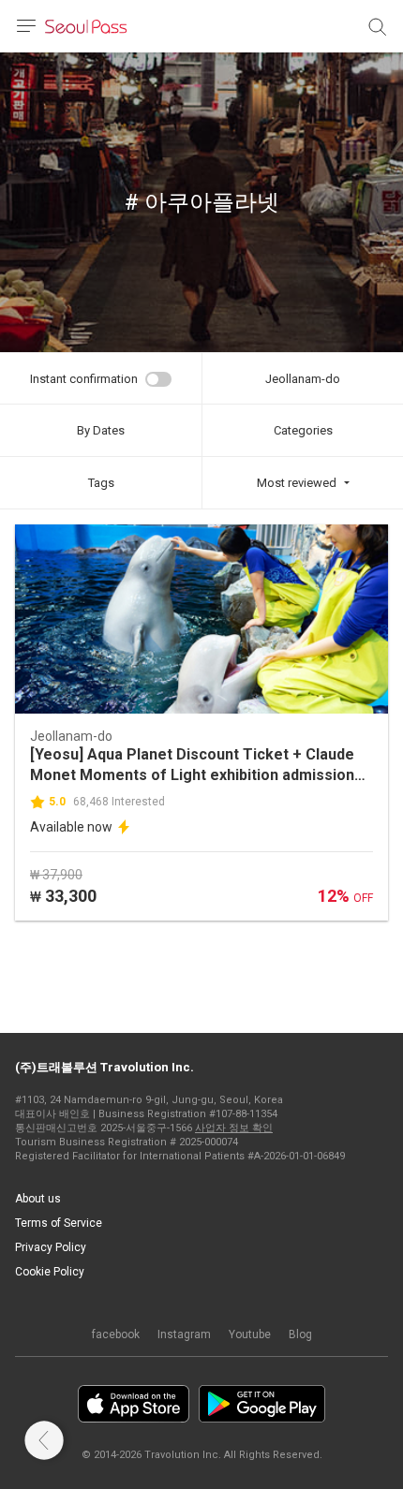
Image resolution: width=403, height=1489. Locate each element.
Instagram (184, 1334)
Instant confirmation (84, 379)
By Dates (101, 430)
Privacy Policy (50, 1247)
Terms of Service (58, 1223)
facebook (116, 1334)
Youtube (250, 1334)
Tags (101, 483)
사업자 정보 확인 (234, 1128)
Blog (300, 1334)
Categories (303, 430)
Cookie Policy (49, 1271)
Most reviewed (296, 483)
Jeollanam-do (302, 379)
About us (38, 1198)
